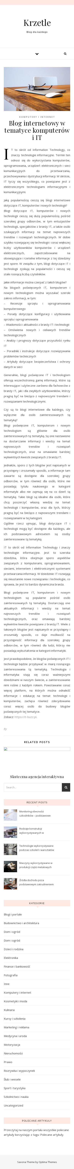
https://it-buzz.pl (25, 717)
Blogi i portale (13, 914)
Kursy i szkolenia (14, 1018)
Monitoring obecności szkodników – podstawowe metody (35, 814)
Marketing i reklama (16, 1027)
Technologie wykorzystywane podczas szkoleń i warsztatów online (36, 848)
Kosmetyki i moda (15, 1001)
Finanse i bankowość (17, 966)
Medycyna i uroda (15, 1036)
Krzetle (37, 22)
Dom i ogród (12, 932)
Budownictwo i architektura (21, 923)
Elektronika (11, 958)
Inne (6, 984)
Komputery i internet (37, 117)
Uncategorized (13, 1105)
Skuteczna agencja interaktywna (37, 776)
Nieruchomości (13, 1053)
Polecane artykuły (51, 1135)
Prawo (8, 1062)
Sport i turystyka (14, 1088)
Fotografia (10, 975)
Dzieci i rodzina (13, 949)
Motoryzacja (12, 1044)
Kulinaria (9, 1010)
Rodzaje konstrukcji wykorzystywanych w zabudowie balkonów (31, 831)
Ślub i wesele (12, 1079)
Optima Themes (48, 1162)
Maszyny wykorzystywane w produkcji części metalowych (35, 865)
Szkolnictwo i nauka (16, 1097)
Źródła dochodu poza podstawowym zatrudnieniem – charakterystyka (36, 882)
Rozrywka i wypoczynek (19, 1071)
